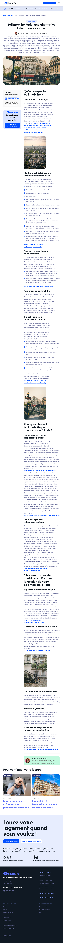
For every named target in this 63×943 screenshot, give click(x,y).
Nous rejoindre (6, 914)
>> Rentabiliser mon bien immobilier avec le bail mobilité (42, 515)
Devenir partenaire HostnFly (9, 925)
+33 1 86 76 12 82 (7, 883)
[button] (58, 3)
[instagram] (7, 891)
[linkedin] (10, 891)
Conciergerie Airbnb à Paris (45, 878)
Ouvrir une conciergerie (41, 8)
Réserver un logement (8, 928)
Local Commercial (53, 8)
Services (5, 909)
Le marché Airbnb (20, 8)
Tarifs (4, 906)
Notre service (30, 8)
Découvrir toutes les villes (45, 875)
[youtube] (13, 891)
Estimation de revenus (44, 909)
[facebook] (4, 891)
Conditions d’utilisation (8, 923)
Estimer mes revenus (49, 3)
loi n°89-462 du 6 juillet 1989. (40, 123)
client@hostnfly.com (8, 880)
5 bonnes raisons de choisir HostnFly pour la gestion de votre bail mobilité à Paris (11, 103)
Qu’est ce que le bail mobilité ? (12, 94)
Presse (40, 914)
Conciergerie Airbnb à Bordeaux (46, 886)
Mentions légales (7, 920)
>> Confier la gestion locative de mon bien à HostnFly (41, 749)
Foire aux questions (43, 906)
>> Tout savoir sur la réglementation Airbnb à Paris (40, 470)
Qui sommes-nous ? (8, 912)
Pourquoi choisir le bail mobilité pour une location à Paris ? (12, 98)
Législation (11, 8)
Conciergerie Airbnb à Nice (45, 880)
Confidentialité (6, 917)
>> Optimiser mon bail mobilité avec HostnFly (38, 286)
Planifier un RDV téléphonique (12, 125)
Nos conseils (10, 15)
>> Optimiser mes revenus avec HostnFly (37, 650)
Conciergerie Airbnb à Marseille (46, 883)
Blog (4, 15)
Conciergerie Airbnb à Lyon (45, 888)
